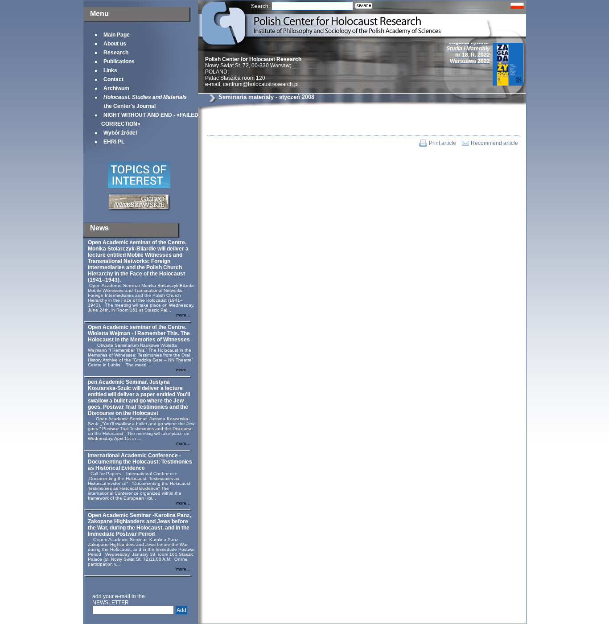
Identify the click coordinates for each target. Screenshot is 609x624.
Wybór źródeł (120, 133)
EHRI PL (113, 142)
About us (114, 44)
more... (183, 314)
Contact (113, 79)
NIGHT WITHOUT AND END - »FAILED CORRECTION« (149, 119)
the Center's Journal (144, 101)
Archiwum (116, 88)
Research (115, 52)
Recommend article (494, 143)
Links (110, 70)
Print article (442, 143)
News (99, 228)
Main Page (116, 35)
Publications (119, 61)
